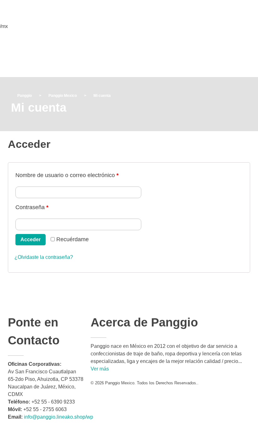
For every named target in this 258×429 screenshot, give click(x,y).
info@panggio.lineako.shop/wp (58, 417)
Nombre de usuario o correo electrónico (67, 175)
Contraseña (31, 207)
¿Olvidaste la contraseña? (43, 257)
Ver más (100, 368)
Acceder (30, 239)
